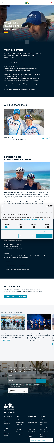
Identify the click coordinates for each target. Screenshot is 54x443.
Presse (41, 424)
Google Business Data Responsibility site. (32, 219)
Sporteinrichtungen (20, 422)
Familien (6, 421)
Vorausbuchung (43, 436)
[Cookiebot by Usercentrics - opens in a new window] (46, 206)
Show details (47, 231)
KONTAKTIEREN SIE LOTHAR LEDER (16, 296)
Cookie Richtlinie (31, 434)
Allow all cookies (44, 235)
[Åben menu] (2, 2)
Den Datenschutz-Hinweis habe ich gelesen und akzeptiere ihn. (25, 385)
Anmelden (45, 138)
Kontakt (41, 420)
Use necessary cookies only (26, 235)
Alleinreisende (7, 423)
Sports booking (19, 424)
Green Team (18, 427)
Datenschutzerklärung (32, 431)
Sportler (6, 430)
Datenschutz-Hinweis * (15, 386)
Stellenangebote (43, 422)
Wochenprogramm (20, 434)
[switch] (20, 227)
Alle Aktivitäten (19, 420)
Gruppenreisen (7, 426)
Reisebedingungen (32, 420)
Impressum (30, 436)
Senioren (6, 428)
